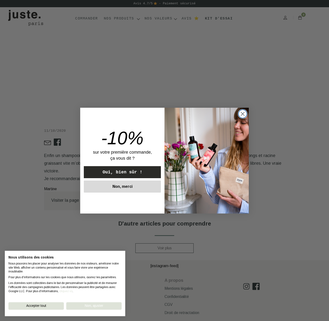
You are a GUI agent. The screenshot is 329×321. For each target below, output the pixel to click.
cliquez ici (65, 291)
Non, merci (122, 186)
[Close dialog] (242, 114)
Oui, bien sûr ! (122, 172)
